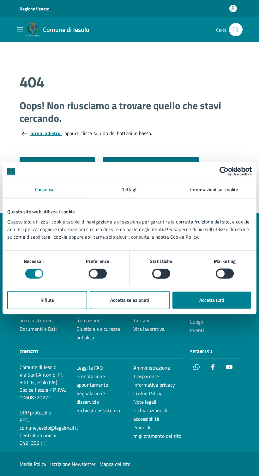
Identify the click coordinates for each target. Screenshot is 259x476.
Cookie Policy (147, 393)
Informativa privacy (154, 385)
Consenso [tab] (45, 189)
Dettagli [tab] (129, 189)
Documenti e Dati (38, 329)
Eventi (197, 330)
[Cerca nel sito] (236, 30)
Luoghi (197, 321)
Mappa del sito (114, 464)
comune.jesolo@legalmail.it (49, 427)
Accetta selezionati (129, 299)
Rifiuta (47, 299)
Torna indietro (46, 133)
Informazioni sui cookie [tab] (214, 189)
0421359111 (34, 443)
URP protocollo (35, 412)
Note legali (144, 402)
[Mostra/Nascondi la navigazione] (20, 29)
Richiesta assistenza (98, 410)
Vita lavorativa (149, 329)
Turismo (141, 320)
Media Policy (33, 464)
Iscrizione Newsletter (73, 464)
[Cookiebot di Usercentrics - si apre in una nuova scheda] (224, 171)
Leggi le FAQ (89, 368)
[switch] (98, 274)
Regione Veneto (34, 8)
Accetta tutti (211, 299)
